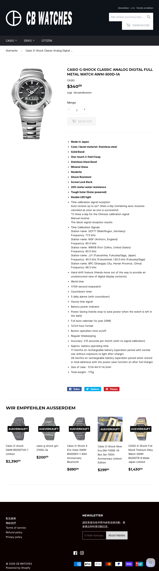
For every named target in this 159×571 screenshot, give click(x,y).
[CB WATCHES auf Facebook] (75, 553)
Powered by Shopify (18, 567)
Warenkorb (140, 25)
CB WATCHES (24, 563)
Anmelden (123, 8)
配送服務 (11, 518)
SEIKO (28, 40)
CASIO (10, 40)
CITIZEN (46, 40)
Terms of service (16, 527)
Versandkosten (82, 92)
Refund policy (14, 532)
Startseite (12, 50)
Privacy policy (14, 536)
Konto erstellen (145, 8)
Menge (71, 102)
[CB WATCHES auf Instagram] (82, 553)
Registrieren (117, 535)
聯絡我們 (11, 523)
